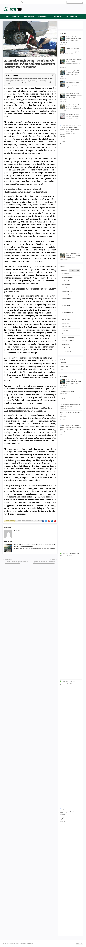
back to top (79, 943)
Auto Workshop (66, 284)
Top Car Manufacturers (68, 337)
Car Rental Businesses (67, 312)
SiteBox (17, 943)
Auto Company (65, 273)
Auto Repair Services (67, 277)
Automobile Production (68, 288)
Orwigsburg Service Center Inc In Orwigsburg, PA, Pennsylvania (73, 810)
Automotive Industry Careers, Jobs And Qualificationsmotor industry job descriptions (29, 78)
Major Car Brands (66, 326)
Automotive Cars (66, 295)
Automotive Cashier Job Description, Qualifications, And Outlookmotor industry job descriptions (28, 83)
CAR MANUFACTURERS (71, 17)
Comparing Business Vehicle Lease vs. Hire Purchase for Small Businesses (73, 255)
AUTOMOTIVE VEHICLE (43, 17)
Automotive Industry (9, 520)
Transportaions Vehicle (68, 341)
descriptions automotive (27, 520)
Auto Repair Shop (66, 281)
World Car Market (66, 351)
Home (7, 16)
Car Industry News (66, 309)
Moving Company (66, 330)
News (63, 333)
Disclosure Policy (18, 2)
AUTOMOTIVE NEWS (29, 17)
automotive (18, 520)
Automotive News (70, 681)
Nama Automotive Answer (66, 420)
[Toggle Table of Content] (52, 75)
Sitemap (28, 2)
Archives (72, 270)
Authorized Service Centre (72, 553)
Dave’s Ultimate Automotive (67, 391)
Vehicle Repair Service (67, 348)
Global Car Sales (66, 323)
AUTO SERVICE (15, 17)
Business (64, 302)
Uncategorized (65, 344)
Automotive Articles (67, 291)
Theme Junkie (30, 943)
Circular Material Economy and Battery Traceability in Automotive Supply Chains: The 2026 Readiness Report (34, 545)
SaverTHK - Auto (11, 943)
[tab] (64, 270)
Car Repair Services (67, 316)
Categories (64, 270)
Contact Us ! (7, 2)
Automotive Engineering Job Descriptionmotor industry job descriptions (25, 80)
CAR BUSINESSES (58, 17)
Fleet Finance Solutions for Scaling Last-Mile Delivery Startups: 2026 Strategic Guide (73, 106)
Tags (78, 270)
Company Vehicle (66, 319)
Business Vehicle (66, 305)
